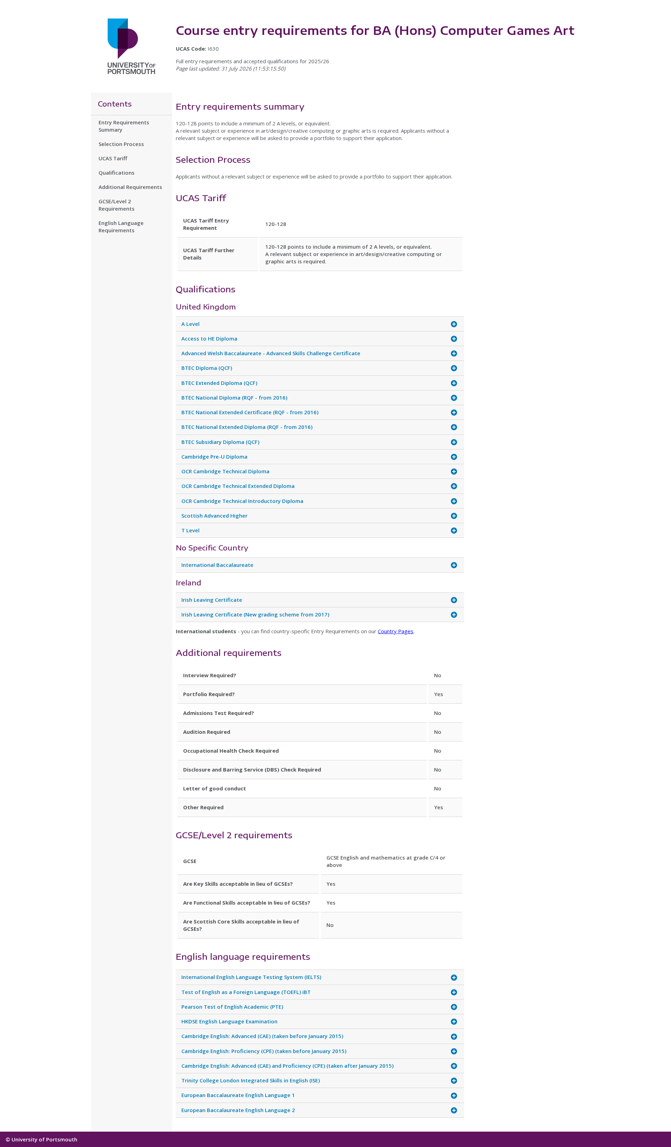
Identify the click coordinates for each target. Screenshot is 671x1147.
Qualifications (117, 172)
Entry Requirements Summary (124, 126)
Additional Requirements (130, 186)
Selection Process (121, 143)
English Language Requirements (121, 226)
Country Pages (395, 631)
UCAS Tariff (113, 158)
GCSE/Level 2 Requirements (117, 205)
